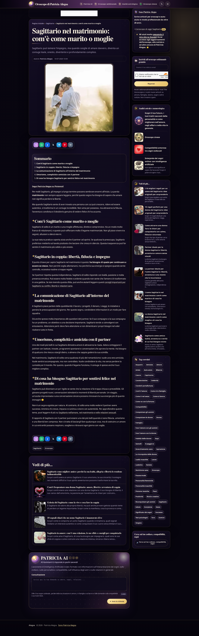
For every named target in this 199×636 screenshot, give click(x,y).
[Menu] (167, 4)
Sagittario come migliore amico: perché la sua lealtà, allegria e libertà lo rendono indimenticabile (84, 473)
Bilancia (159, 370)
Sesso (158, 507)
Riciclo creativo (153, 496)
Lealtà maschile (142, 459)
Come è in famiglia (158, 391)
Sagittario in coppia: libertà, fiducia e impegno (57, 167)
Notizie (149, 465)
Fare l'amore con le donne (146, 433)
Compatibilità (141, 407)
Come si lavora (159, 396)
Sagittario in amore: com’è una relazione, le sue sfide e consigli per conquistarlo (84, 533)
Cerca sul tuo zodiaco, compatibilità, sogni (151, 543)
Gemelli (139, 444)
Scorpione (148, 507)
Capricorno (149, 375)
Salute (138, 507)
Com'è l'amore (141, 391)
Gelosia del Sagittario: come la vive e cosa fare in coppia (73, 502)
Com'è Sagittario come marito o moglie (54, 163)
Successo (159, 512)
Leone (154, 459)
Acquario (139, 365)
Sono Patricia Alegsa (147, 12)
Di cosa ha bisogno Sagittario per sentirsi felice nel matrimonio (65, 178)
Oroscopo (49, 448)
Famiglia (139, 423)
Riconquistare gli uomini (145, 502)
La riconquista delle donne (146, 454)
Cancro (138, 375)
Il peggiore (149, 444)
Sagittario (50, 23)
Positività (139, 496)
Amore (159, 365)
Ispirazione (160, 449)
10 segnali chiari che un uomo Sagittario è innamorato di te (74, 517)
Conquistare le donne (144, 417)
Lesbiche (139, 465)
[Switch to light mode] (161, 4)
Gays (157, 438)
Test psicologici (142, 517)
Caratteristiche (141, 380)
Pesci (155, 491)
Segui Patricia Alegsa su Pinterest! (48, 186)
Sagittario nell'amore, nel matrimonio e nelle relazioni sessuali (87, 412)
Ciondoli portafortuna (144, 386)
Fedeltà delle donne (143, 438)
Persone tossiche (142, 491)
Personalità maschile (144, 486)
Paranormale (141, 475)
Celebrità (154, 380)
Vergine (139, 523)
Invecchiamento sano (144, 449)
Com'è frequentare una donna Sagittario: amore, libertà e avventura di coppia (83, 487)
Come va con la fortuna (145, 401)
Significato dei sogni (144, 512)
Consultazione (38, 574)
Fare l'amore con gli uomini (146, 428)
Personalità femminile (144, 481)
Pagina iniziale (38, 23)
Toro (153, 517)
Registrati (151, 84)
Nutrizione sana (142, 470)
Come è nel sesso (142, 396)
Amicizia (149, 365)
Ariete (138, 370)
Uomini (161, 517)
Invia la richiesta (117, 601)
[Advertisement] (79, 13)
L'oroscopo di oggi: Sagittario (148, 29)
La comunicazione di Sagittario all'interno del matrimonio (63, 171)
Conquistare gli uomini (145, 412)
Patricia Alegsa (46, 59)
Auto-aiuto (148, 370)
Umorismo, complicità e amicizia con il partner (58, 174)
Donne (159, 417)
